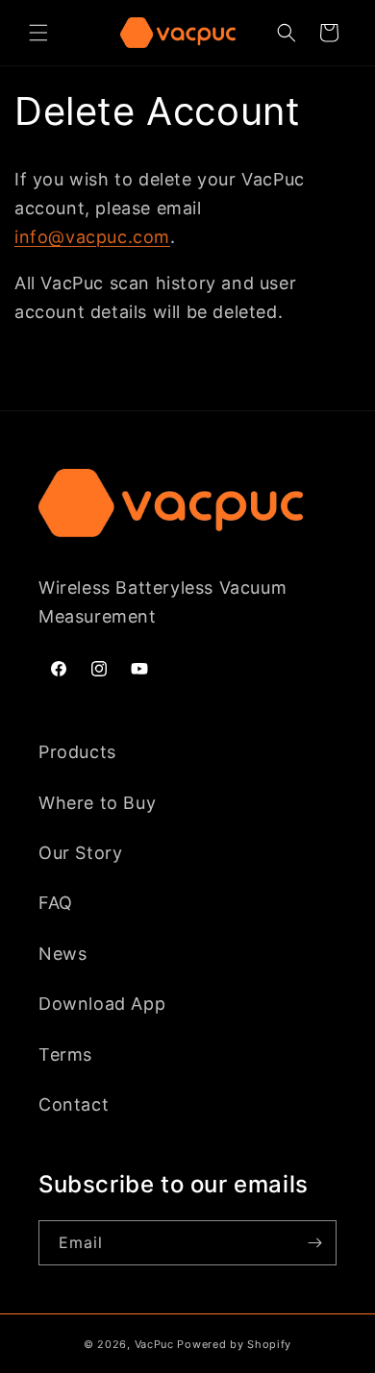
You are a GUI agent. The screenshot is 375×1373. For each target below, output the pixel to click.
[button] (38, 33)
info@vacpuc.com (92, 237)
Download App (101, 1003)
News (62, 954)
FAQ (55, 903)
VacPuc (154, 1344)
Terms (65, 1054)
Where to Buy (97, 803)
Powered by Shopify (234, 1344)
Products (77, 752)
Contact (73, 1104)
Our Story (80, 853)
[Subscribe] (314, 1242)
